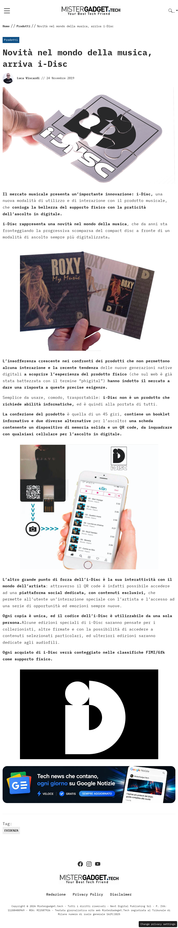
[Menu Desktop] (7, 10)
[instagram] (89, 864)
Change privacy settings (157, 924)
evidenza (11, 830)
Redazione (56, 894)
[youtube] (97, 864)
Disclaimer (121, 894)
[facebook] (80, 864)
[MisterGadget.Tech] (90, 10)
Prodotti (11, 40)
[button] (173, 11)
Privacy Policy (88, 894)
